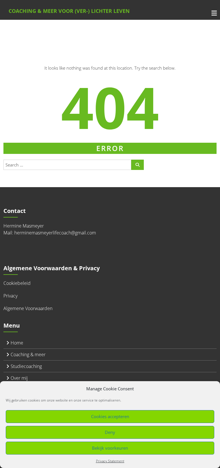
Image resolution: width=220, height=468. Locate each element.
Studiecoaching (26, 366)
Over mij (19, 378)
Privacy (10, 296)
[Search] (137, 165)
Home (17, 343)
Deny (110, 432)
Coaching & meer (28, 354)
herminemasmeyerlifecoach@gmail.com (55, 233)
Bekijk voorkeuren (110, 448)
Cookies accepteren (110, 416)
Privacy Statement (110, 461)
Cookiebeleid (17, 283)
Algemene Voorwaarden (27, 308)
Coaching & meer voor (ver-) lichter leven (69, 10)
